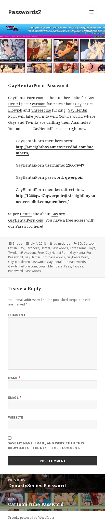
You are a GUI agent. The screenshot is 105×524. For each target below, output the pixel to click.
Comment (16, 315)
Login (42, 266)
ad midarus (62, 243)
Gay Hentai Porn (57, 252)
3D (80, 243)
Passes (78, 266)
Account (30, 252)
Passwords (59, 248)
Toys (91, 248)
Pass (67, 266)
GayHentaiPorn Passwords (66, 262)
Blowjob (15, 110)
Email (14, 397)
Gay (90, 97)
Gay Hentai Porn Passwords (44, 257)
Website (15, 417)
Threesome (41, 110)
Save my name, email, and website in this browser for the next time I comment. (46, 445)
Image (17, 243)
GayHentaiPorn (77, 257)
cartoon (39, 103)
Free (40, 252)
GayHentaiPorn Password (26, 262)
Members (55, 266)
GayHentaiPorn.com (25, 97)
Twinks (31, 122)
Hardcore (32, 248)
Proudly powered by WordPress (31, 517)
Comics (65, 116)
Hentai (14, 103)
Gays (12, 122)
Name (14, 378)
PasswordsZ (24, 12)
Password (24, 226)
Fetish (12, 248)
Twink (12, 252)
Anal (75, 122)
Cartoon (90, 243)
